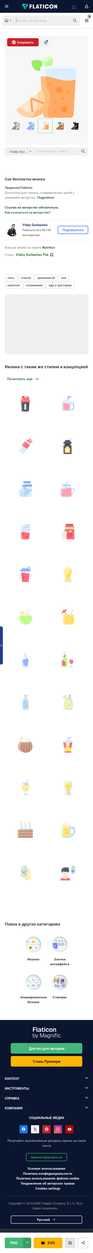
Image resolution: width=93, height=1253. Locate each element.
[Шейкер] (25, 574)
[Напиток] (25, 446)
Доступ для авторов (46, 1048)
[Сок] (25, 531)
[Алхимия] (25, 659)
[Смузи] (67, 403)
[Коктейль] (25, 787)
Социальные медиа (46, 1117)
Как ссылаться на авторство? (28, 212)
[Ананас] (67, 617)
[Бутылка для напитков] (67, 446)
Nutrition (48, 247)
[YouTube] (69, 1129)
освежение (34, 285)
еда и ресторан (60, 285)
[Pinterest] (46, 1129)
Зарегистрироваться (46, 1157)
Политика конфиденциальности (47, 1173)
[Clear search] (64, 20)
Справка (12, 1098)
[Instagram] (58, 1129)
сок (63, 277)
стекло (26, 277)
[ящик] (25, 830)
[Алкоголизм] (67, 872)
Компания (13, 1108)
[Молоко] (25, 489)
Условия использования (46, 1168)
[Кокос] (25, 617)
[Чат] (25, 872)
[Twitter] (35, 1129)
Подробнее (45, 197)
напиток (13, 285)
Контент (12, 1078)
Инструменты (17, 1088)
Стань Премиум (46, 1061)
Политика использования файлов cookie (47, 1178)
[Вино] (67, 659)
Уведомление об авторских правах (48, 1183)
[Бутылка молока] (25, 702)
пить (11, 277)
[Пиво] (67, 574)
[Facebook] (24, 1129)
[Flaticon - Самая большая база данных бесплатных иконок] (40, 6)
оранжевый (46, 277)
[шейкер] (25, 403)
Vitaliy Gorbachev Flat (32, 254)
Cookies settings (47, 1188)
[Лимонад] (67, 702)
